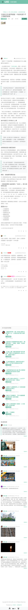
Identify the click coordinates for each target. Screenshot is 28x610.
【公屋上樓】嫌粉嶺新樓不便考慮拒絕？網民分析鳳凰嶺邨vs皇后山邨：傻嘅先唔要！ (15, 353)
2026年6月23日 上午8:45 (14, 358)
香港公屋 (5, 425)
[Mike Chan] (3, 413)
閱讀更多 (25, 436)
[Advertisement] (14, 43)
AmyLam (5, 252)
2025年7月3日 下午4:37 (13, 383)
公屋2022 (6, 58)
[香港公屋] (3, 332)
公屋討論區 (13, 2)
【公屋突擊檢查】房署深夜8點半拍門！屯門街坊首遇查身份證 (15, 362)
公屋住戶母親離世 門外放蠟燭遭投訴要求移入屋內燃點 (15, 396)
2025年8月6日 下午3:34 (13, 375)
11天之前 (11, 338)
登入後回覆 (24, 18)
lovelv (5, 235)
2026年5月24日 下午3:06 (14, 366)
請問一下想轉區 (10, 412)
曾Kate (4, 486)
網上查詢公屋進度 (13, 12)
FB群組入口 (5, 12)
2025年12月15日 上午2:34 (14, 415)
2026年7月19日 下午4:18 (13, 348)
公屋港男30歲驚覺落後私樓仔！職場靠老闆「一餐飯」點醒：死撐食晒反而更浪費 (15, 343)
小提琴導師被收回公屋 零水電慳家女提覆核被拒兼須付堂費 (15, 370)
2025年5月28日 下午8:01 (13, 400)
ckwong (5, 276)
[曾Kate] (2, 486)
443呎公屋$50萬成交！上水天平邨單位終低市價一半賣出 (15, 379)
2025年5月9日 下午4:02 (13, 408)
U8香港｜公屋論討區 (17, 605)
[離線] (2, 58)
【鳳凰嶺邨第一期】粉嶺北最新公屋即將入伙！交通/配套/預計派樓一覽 (15, 333)
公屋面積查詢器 (21, 12)
